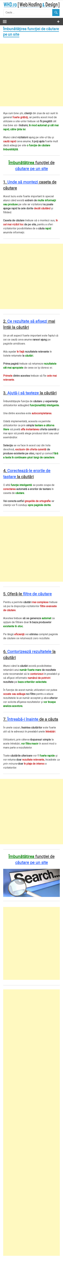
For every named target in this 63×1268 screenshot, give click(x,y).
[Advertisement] (31, 75)
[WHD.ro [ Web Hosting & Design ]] (31, 7)
